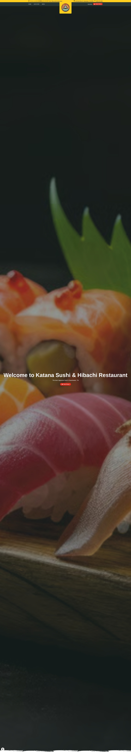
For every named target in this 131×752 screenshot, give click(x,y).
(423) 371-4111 (99, 1)
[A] (2, 749)
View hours (57, 1)
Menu (43, 4)
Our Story (36, 4)
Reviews (90, 4)
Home (29, 4)
